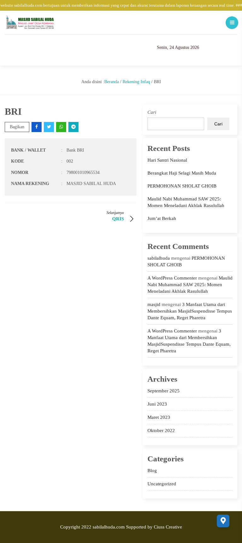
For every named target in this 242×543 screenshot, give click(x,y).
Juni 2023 (157, 404)
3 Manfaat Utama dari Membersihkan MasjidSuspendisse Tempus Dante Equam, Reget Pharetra (189, 311)
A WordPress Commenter (172, 277)
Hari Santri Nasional (167, 160)
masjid (153, 304)
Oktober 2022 (161, 430)
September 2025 (163, 390)
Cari (151, 112)
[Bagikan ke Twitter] (49, 126)
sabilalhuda (158, 258)
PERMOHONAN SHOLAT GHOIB (181, 185)
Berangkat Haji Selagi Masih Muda (181, 173)
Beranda (111, 81)
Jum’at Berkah (161, 218)
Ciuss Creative (168, 526)
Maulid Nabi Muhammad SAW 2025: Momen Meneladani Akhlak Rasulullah (190, 284)
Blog (152, 470)
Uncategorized (161, 483)
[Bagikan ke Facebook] (37, 126)
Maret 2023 (158, 417)
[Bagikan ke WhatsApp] (61, 126)
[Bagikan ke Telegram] (73, 126)
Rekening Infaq (136, 81)
